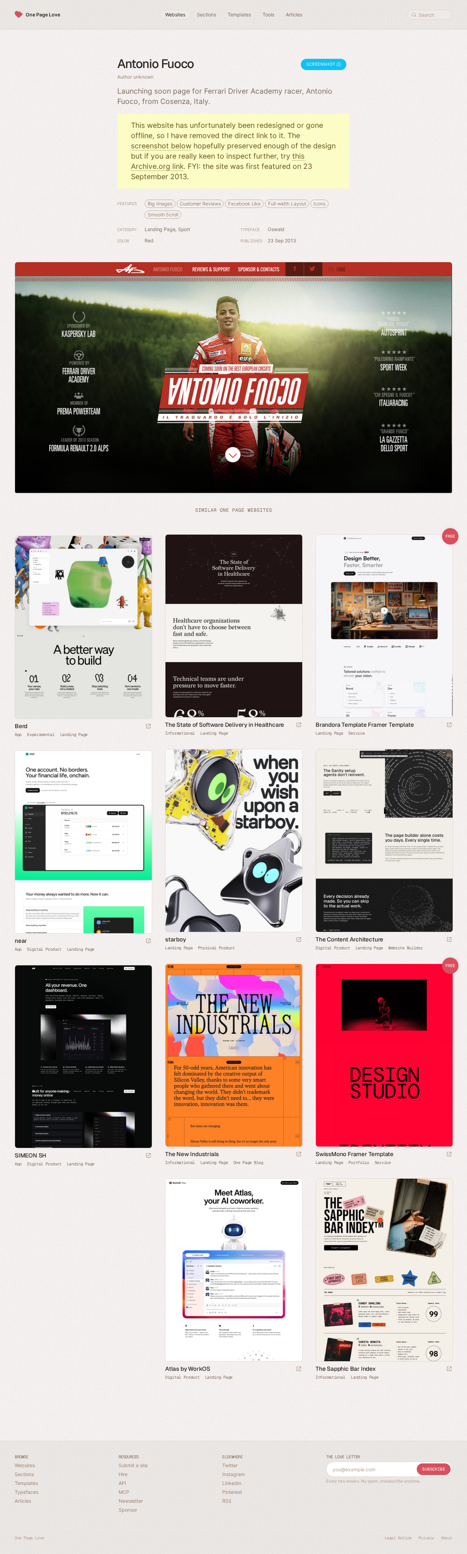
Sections (24, 1474)
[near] (83, 841)
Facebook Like (244, 203)
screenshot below (161, 146)
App (18, 735)
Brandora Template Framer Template (365, 724)
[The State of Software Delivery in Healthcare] (233, 625)
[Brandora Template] (384, 625)
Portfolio (358, 1163)
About (446, 1538)
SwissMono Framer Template (354, 1154)
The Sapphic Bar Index (346, 1368)
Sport (184, 229)
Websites (25, 1465)
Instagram (233, 1474)
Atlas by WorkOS (187, 1368)
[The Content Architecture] (384, 840)
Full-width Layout (287, 203)
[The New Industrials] (233, 1055)
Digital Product (333, 948)
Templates (26, 1483)
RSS (226, 1501)
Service (356, 733)
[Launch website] (299, 725)
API (122, 1483)
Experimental (40, 735)
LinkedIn (231, 1483)
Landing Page (160, 229)
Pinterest (232, 1492)
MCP (124, 1492)
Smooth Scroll (163, 214)
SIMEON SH (30, 1155)
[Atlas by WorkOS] (233, 1269)
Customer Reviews (200, 203)
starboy (175, 939)
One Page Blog (248, 1163)
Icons (319, 203)
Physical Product (216, 948)
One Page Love (43, 14)
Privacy (426, 1538)
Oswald (276, 229)
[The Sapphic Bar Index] (384, 1269)
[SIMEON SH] (83, 1056)
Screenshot (321, 64)
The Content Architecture (349, 939)
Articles (23, 1501)
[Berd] (83, 627)
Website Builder (405, 948)
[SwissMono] (384, 1055)
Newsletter (131, 1501)
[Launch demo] (449, 725)
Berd (21, 726)
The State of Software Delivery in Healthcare (224, 724)
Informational (180, 733)
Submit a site (133, 1465)
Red (149, 240)
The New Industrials (192, 1154)
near (21, 941)
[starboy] (233, 840)
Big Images (160, 203)
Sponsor (128, 1510)
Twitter (230, 1465)
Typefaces (26, 1492)
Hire (123, 1474)
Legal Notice (398, 1538)
